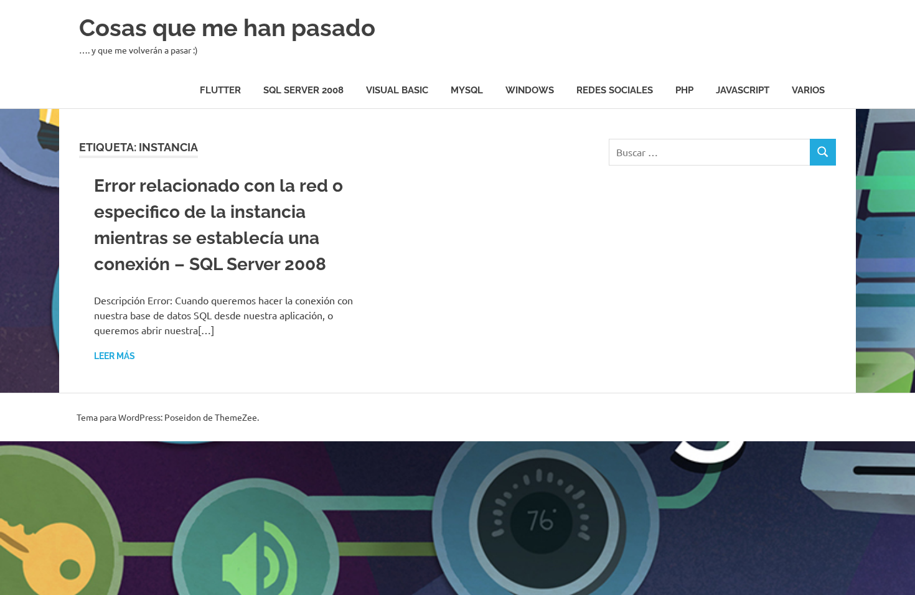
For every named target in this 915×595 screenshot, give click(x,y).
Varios (808, 90)
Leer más (114, 356)
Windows (529, 90)
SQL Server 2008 (303, 90)
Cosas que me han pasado (227, 28)
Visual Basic (397, 90)
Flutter (220, 90)
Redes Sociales (614, 90)
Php (684, 90)
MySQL (467, 90)
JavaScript (742, 90)
